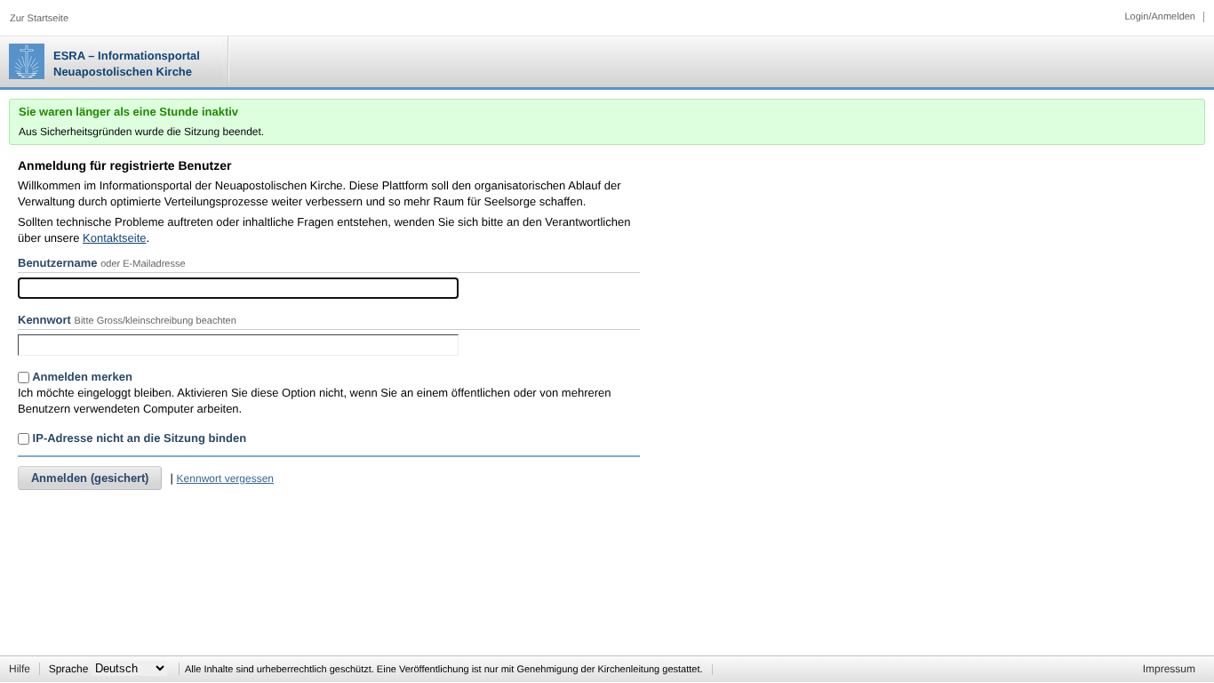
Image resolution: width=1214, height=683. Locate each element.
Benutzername (58, 262)
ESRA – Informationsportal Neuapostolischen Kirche (126, 63)
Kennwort (44, 319)
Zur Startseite (39, 18)
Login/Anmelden (1159, 17)
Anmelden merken (80, 376)
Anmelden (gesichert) (89, 478)
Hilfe (19, 669)
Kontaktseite (115, 238)
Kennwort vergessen (225, 478)
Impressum (1169, 669)
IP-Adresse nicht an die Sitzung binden (137, 438)
